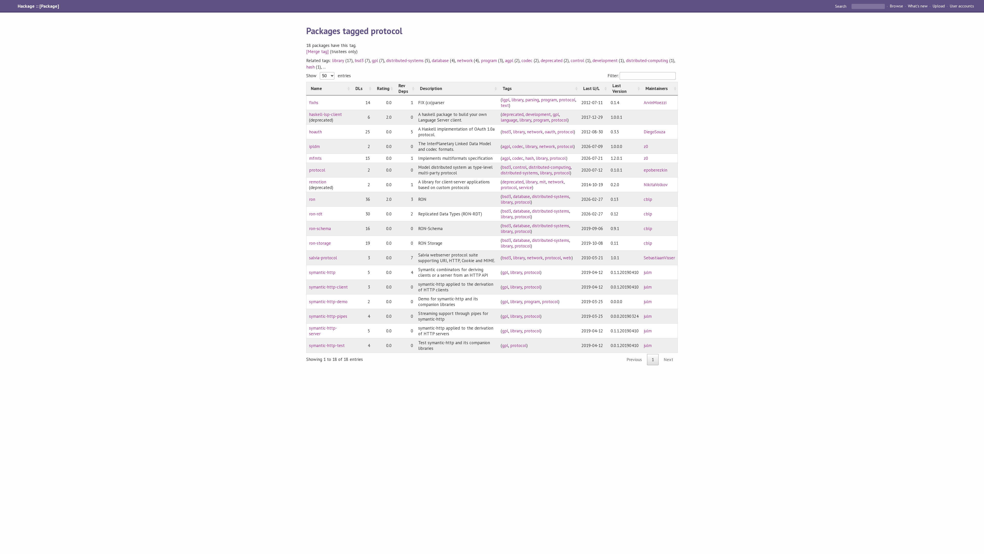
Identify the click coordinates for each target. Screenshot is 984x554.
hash (310, 67)
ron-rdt (315, 214)
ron (312, 199)
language (509, 120)
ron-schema (320, 228)
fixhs (313, 102)
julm (648, 272)
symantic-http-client (328, 287)
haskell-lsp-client (325, 114)
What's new (918, 6)
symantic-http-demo (328, 301)
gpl (375, 60)
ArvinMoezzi (655, 102)
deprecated (551, 60)
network (465, 60)
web (567, 258)
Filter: (613, 75)
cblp (648, 199)
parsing (532, 100)
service (525, 187)
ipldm (314, 146)
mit (542, 182)
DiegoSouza (654, 132)
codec (526, 60)
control (577, 60)
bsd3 (359, 60)
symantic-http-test (327, 345)
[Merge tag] (317, 51)
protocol (567, 100)
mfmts (315, 158)
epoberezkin (655, 170)
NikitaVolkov (656, 184)
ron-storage (320, 243)
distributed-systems (404, 60)
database (440, 60)
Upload (938, 6)
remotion (317, 182)
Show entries (328, 75)
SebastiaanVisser (659, 258)
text (505, 105)
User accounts (962, 6)
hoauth (315, 132)
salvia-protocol (323, 258)
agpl (509, 60)
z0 (646, 146)
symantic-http (322, 272)
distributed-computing (647, 60)
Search (841, 6)
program (489, 60)
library (338, 60)
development (605, 60)
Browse (896, 6)
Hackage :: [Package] (38, 6)
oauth (550, 132)
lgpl (505, 100)
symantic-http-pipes (328, 316)
